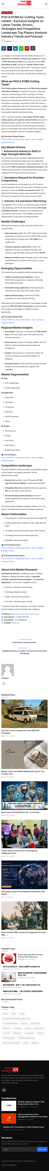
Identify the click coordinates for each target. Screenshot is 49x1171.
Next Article (23, 648)
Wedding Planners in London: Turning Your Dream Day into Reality (24, 652)
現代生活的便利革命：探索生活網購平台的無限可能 (21, 967)
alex (2, 736)
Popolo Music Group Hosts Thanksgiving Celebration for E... (19, 852)
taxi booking (38, 1028)
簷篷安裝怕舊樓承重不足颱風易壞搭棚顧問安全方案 (32, 974)
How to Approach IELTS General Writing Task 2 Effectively (30, 956)
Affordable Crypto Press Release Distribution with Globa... (23, 892)
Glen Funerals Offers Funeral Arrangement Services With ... (23, 933)
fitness (25, 1043)
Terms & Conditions (8, 1165)
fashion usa (17, 1033)
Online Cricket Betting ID (11, 1043)
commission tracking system (24, 642)
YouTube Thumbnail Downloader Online (16, 1019)
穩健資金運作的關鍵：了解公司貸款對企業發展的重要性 (23, 991)
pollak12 (20, 1119)
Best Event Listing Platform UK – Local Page (20, 812)
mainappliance (22, 1106)
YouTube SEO (35, 1023)
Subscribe (42, 1149)
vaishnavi (5, 678)
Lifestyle (24, 1023)
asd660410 (21, 977)
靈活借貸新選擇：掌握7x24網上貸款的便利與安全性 (21, 985)
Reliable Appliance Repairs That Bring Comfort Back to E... (31, 1103)
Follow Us (15, 623)
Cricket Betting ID (9, 1038)
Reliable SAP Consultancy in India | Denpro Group (23, 1127)
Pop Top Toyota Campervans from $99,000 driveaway (20, 731)
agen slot (35, 1043)
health (22, 1014)
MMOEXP (40, 1033)
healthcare (6, 1028)
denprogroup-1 (7, 1129)
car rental (6, 1033)
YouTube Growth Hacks (27, 1038)
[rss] (4, 1090)
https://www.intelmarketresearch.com (25, 614)
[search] (46, 3)
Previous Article (26, 639)
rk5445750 (21, 959)
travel (14, 1014)
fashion (5, 1014)
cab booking (29, 1033)
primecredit (6, 987)
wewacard (6, 969)
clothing (27, 1028)
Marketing (17, 1028)
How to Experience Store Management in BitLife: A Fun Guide (32, 1115)
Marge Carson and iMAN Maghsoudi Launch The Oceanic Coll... (22, 772)
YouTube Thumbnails (10, 1023)
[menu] (3, 3)
